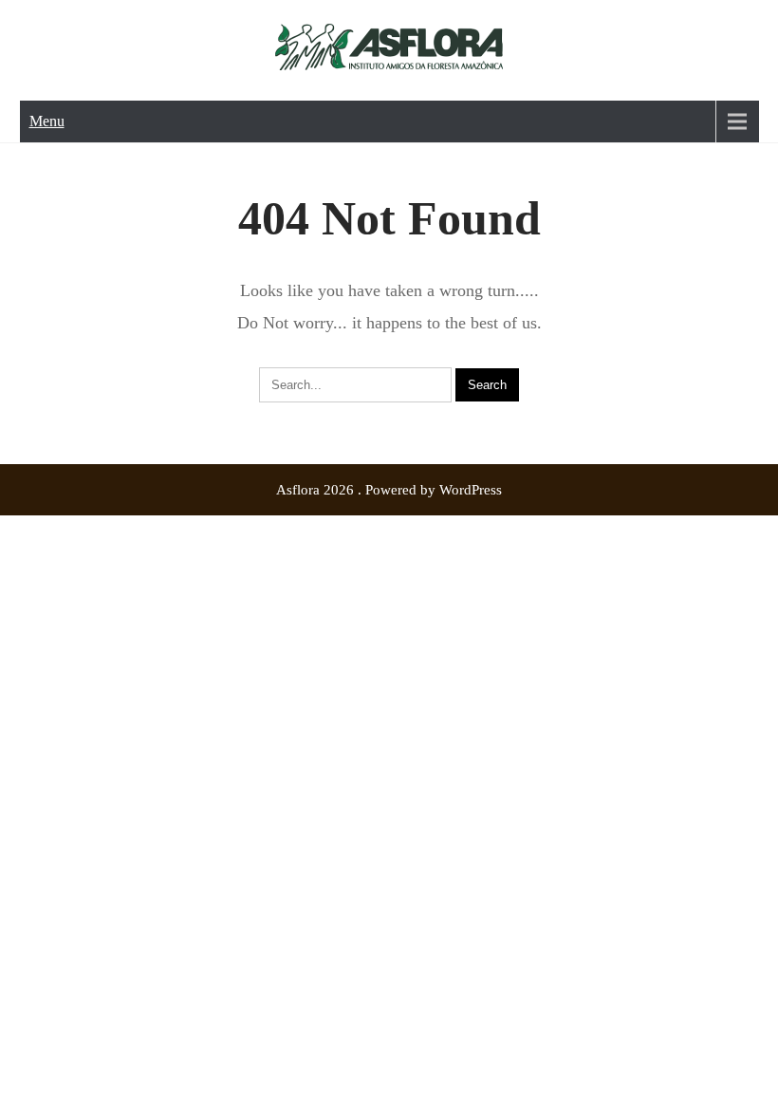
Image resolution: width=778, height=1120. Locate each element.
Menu (47, 121)
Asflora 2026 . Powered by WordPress (389, 489)
